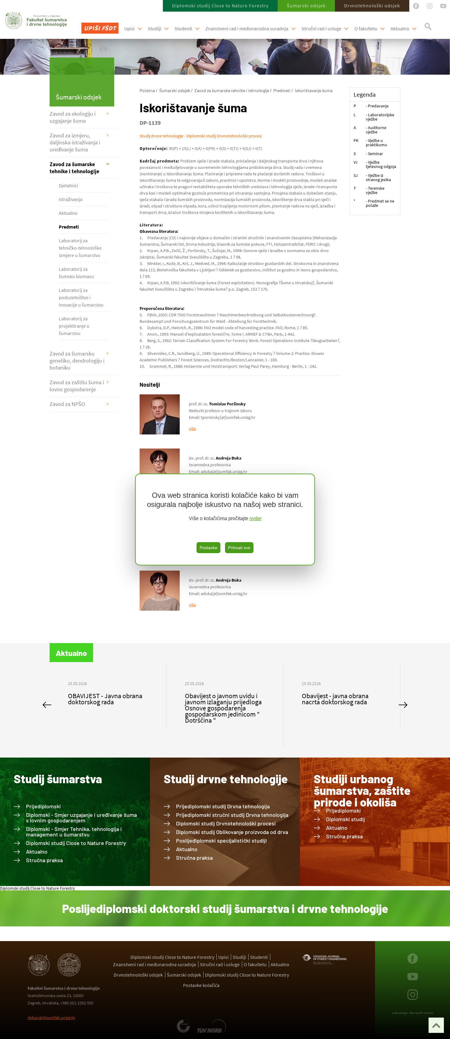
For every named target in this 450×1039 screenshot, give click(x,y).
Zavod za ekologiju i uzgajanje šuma (73, 117)
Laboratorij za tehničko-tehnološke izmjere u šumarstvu (80, 247)
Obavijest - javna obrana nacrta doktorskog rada (218, 698)
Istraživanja (70, 199)
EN (103, 48)
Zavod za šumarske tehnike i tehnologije (74, 168)
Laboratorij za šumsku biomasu (76, 272)
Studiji (154, 28)
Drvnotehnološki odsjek (372, 5)
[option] (108, 705)
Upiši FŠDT (100, 28)
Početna (147, 90)
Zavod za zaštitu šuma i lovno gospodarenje (77, 386)
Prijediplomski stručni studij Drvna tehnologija (232, 814)
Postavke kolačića (201, 985)
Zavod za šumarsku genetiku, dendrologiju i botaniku (77, 360)
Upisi (129, 28)
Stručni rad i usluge (321, 28)
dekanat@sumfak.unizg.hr (51, 1017)
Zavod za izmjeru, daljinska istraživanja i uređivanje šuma (75, 142)
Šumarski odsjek (306, 5)
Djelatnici (68, 185)
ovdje (255, 518)
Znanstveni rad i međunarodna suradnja (246, 28)
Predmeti (69, 227)
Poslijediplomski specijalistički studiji (221, 840)
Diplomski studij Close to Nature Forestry (220, 5)
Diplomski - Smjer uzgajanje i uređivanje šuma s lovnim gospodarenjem (81, 817)
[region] (225, 519)
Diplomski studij (345, 819)
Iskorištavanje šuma (313, 90)
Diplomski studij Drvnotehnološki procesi (226, 823)
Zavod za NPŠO (67, 404)
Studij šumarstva (58, 779)
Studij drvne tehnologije (226, 779)
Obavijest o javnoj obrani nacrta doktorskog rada (336, 698)
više (192, 428)
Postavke (208, 547)
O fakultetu (365, 28)
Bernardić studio (421, 1013)
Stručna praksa (44, 860)
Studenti (183, 28)
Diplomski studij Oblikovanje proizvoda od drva (232, 832)
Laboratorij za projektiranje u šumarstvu (74, 325)
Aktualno (400, 28)
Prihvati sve (239, 547)
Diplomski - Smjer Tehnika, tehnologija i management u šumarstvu (74, 831)
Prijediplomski (43, 806)
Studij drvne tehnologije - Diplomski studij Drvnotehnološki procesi (201, 136)
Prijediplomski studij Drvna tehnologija (223, 806)
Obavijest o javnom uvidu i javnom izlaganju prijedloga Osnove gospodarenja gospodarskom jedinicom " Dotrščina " (106, 707)
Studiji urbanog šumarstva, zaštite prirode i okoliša (362, 790)
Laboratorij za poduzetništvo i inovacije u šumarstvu (81, 297)
